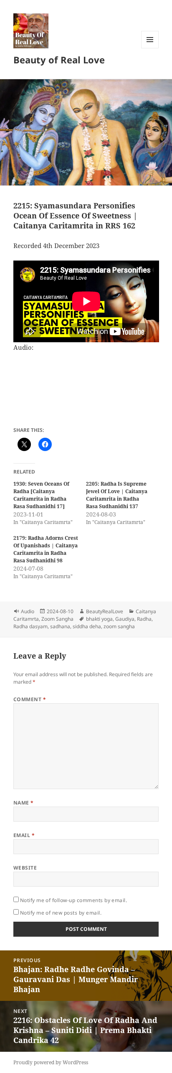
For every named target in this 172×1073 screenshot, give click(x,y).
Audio (27, 611)
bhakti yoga (99, 618)
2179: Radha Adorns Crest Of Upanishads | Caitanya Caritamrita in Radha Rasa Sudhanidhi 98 (45, 549)
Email (24, 835)
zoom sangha (119, 626)
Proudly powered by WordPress (50, 1062)
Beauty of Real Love (59, 59)
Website (25, 867)
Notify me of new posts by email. (60, 912)
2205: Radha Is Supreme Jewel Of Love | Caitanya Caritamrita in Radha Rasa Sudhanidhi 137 (116, 495)
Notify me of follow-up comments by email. (73, 900)
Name (23, 802)
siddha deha (87, 626)
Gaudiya (124, 618)
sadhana (60, 626)
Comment (29, 699)
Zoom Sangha (57, 618)
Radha (144, 618)
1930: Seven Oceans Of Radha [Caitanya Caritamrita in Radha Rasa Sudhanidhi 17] (41, 495)
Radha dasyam (30, 626)
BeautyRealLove (104, 611)
